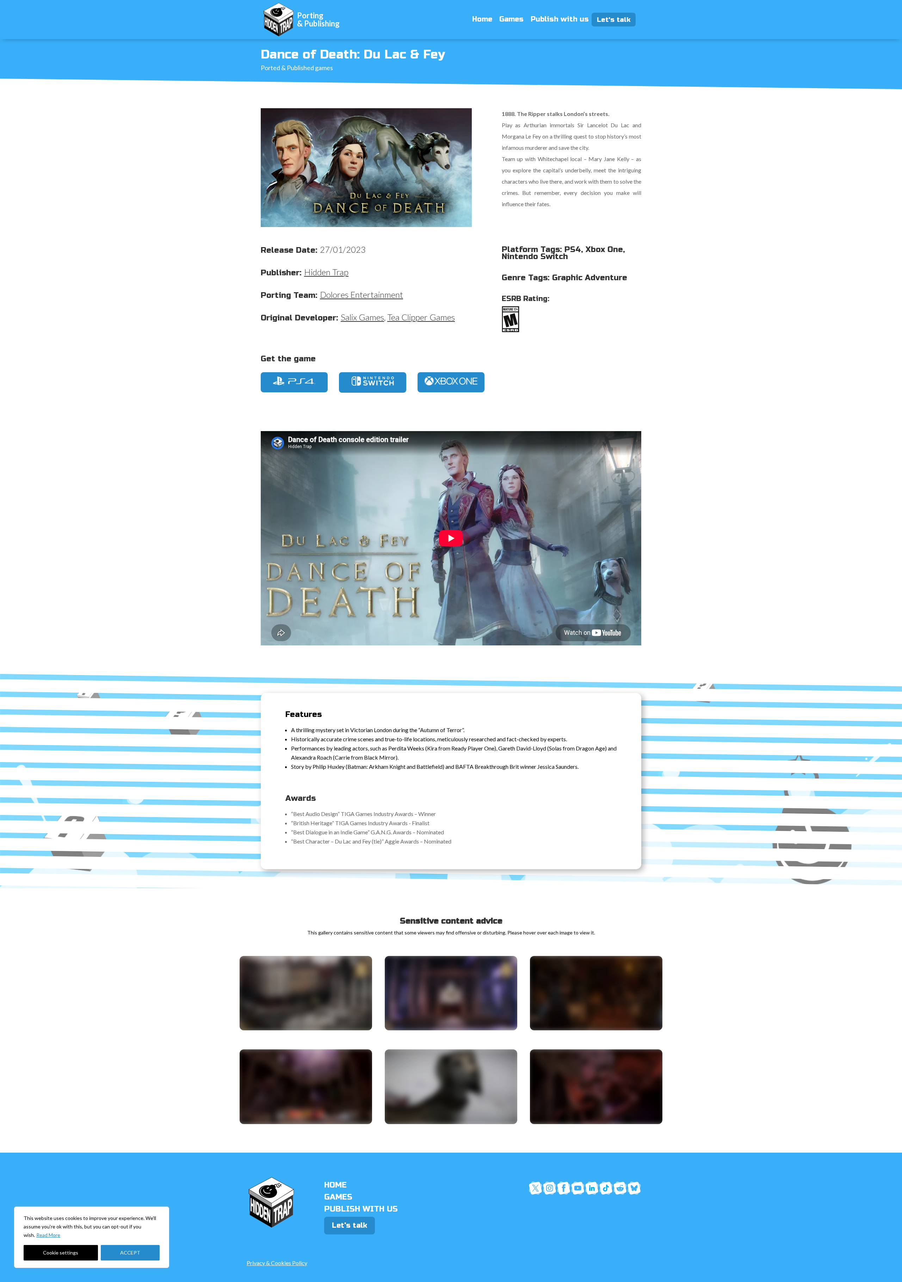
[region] (91, 1237)
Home (482, 19)
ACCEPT (130, 1253)
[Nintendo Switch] (373, 383)
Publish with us (560, 19)
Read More (48, 1235)
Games (511, 19)
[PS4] (294, 383)
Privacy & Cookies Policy (277, 1262)
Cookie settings (60, 1253)
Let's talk (616, 20)
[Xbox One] (451, 383)
